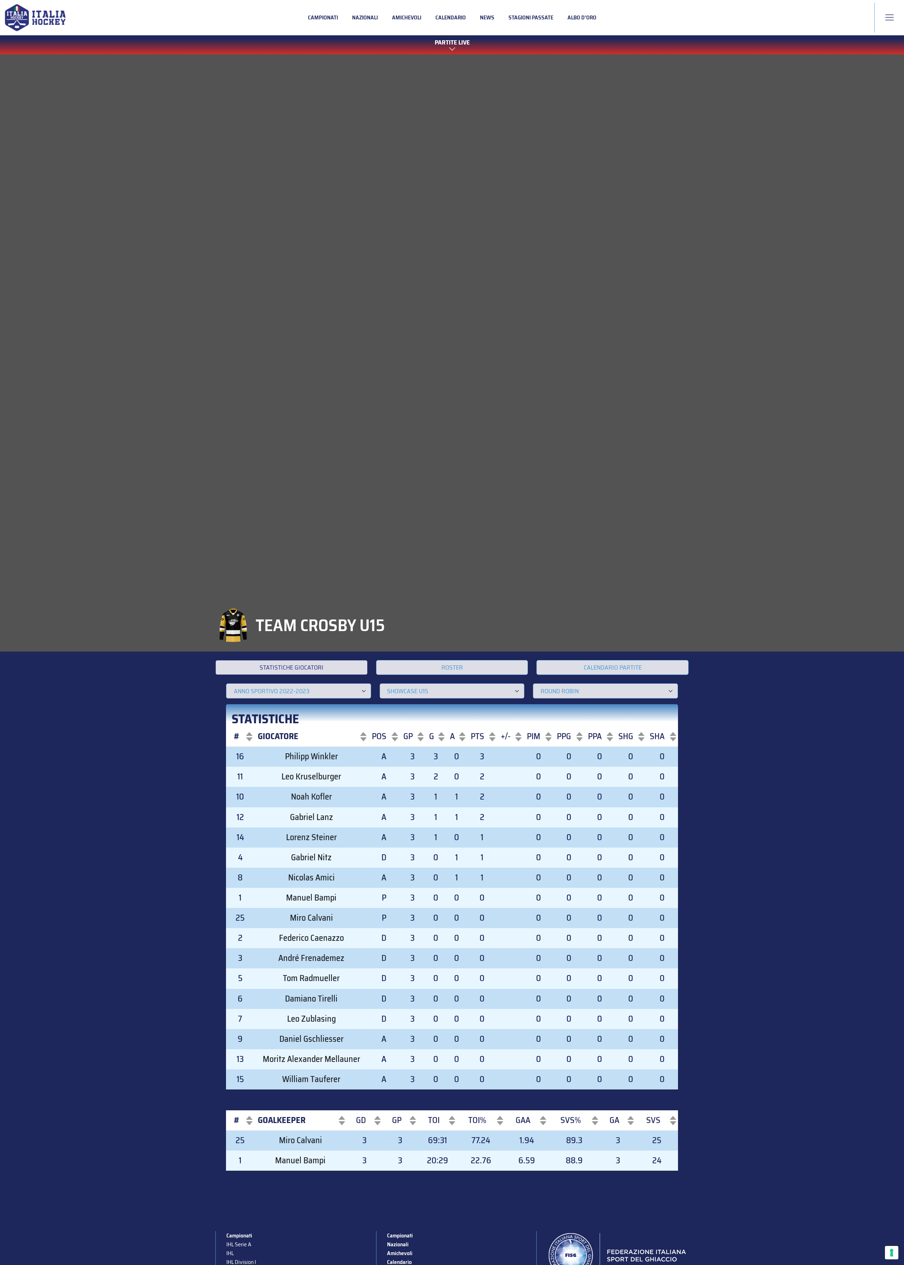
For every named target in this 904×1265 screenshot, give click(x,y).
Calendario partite (613, 667)
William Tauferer (311, 1079)
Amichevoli (406, 17)
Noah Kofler (311, 796)
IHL (230, 1253)
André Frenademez (311, 958)
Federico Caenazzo (311, 938)
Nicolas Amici (311, 877)
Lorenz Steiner (311, 837)
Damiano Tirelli (311, 998)
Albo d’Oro (581, 17)
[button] (237, 736)
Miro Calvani (311, 918)
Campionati (323, 17)
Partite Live (452, 43)
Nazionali (365, 17)
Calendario (450, 17)
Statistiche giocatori (291, 667)
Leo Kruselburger (311, 776)
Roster (452, 667)
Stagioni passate (531, 17)
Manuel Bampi (311, 897)
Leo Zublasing (311, 1019)
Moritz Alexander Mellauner (311, 1059)
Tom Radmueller (311, 978)
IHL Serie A (238, 1244)
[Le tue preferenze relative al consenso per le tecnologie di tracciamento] (891, 1252)
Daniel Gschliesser (311, 1039)
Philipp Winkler (311, 756)
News (487, 17)
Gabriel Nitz (311, 857)
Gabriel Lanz (311, 817)
